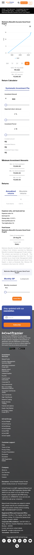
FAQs (3, 445)
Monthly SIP (9, 279)
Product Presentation (8, 452)
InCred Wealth (6, 421)
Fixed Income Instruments (6, 379)
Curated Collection (21, 10)
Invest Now (17, 298)
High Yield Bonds (7, 397)
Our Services (11, 9)
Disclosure (5, 454)
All (27, 63)
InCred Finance (6, 424)
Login (30, 2)
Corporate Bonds (7, 384)
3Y (17, 63)
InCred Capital (6, 435)
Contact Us (5, 474)
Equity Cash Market (7, 408)
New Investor (24, 2)
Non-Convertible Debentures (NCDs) (8, 387)
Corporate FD (6, 382)
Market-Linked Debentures (6, 370)
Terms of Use (6, 447)
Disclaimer (5, 456)
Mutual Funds (6, 359)
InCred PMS (5, 431)
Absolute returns (23, 192)
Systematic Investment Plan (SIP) (17, 88)
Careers (4, 477)
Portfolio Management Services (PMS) (8, 362)
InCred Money (6, 426)
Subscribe (17, 325)
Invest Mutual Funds (8, 10)
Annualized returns (11, 192)
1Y (12, 63)
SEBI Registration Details (7, 459)
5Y (22, 63)
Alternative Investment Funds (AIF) (8, 366)
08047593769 (14, 532)
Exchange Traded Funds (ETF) (7, 411)
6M (7, 63)
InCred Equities (6, 428)
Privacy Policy (6, 449)
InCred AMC (5, 433)
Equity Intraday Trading (6, 402)
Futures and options (8, 406)
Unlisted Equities (7, 373)
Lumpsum (24, 279)
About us (4, 470)
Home (4, 9)
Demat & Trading (7, 399)
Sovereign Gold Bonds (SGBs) (8, 391)
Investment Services (23, 9)
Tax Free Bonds (6, 395)
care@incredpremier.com (15, 530)
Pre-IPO (4, 376)
